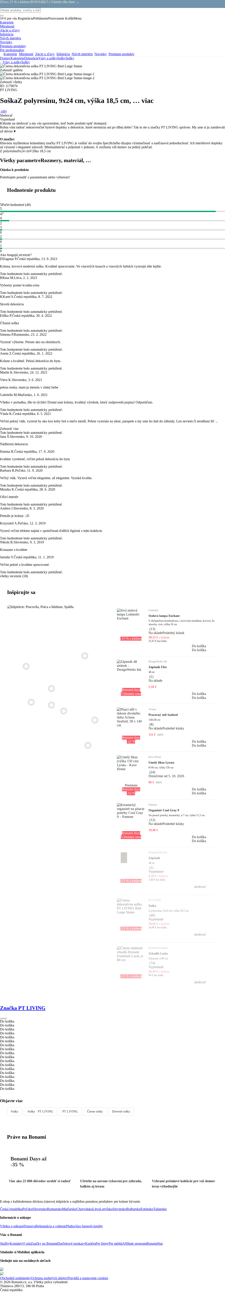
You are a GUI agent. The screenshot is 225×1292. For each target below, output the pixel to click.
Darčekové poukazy (71, 1243)
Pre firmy (102, 1243)
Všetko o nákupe (12, 1226)
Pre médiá (115, 1243)
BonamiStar (154, 1243)
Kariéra (90, 1243)
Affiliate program (134, 1243)
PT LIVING (70, 1111)
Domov (5, 58)
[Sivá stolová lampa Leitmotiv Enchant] (94, 720)
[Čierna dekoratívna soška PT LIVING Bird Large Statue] (51, 688)
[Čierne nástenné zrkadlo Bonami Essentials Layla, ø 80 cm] (84, 655)
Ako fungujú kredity (89, 1226)
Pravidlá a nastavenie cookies (87, 1278)
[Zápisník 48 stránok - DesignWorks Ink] (51, 705)
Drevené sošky (121, 1111)
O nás (27, 1243)
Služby (5, 1243)
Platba (70, 1226)
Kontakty (16, 1243)
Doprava (30, 1226)
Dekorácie (31, 58)
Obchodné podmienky (15, 1278)
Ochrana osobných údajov (49, 1278)
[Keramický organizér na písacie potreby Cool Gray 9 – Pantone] (31, 702)
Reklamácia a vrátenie (51, 1226)
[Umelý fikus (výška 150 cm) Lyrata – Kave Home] (26, 666)
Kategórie (17, 58)
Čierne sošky (95, 1111)
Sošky (70, 58)
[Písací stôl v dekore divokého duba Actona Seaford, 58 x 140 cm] (87, 745)
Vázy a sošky (47, 58)
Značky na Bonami (44, 1243)
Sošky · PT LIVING (40, 1111)
